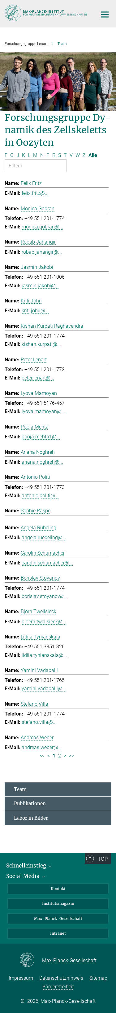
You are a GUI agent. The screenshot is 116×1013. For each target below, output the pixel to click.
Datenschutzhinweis (61, 978)
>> (71, 756)
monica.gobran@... (42, 227)
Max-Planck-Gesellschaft (58, 918)
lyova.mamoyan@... (43, 411)
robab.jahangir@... (42, 252)
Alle (92, 155)
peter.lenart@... (38, 378)
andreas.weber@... (42, 747)
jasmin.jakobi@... (40, 286)
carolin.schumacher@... (47, 563)
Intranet (58, 933)
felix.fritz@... (35, 193)
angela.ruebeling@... (44, 537)
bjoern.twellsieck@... (44, 622)
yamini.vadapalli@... (44, 688)
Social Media (23, 876)
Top (103, 859)
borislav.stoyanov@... (45, 596)
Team (20, 789)
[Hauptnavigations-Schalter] (105, 14)
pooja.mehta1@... (41, 437)
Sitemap (98, 978)
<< (42, 756)
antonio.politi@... (40, 495)
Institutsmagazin (58, 903)
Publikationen (30, 803)
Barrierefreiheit (58, 987)
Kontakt (58, 888)
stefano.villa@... (39, 722)
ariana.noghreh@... (42, 462)
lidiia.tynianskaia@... (44, 655)
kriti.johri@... (35, 311)
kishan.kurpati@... (41, 344)
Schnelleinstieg (26, 866)
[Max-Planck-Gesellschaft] (30, 960)
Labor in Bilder (31, 818)
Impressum (21, 978)
